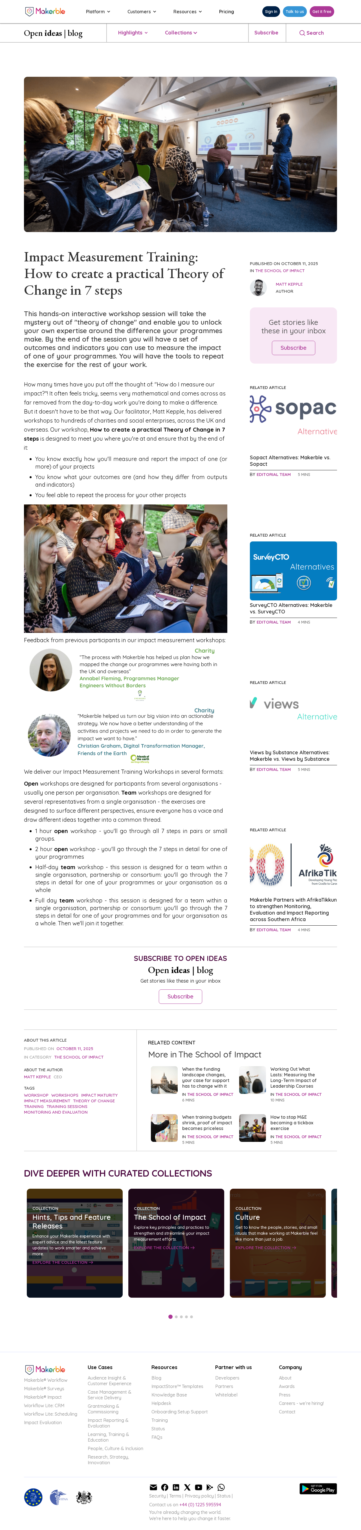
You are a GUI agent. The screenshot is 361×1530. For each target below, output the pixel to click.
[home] (45, 12)
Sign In (271, 11)
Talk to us (295, 11)
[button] (95, 11)
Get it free (321, 11)
